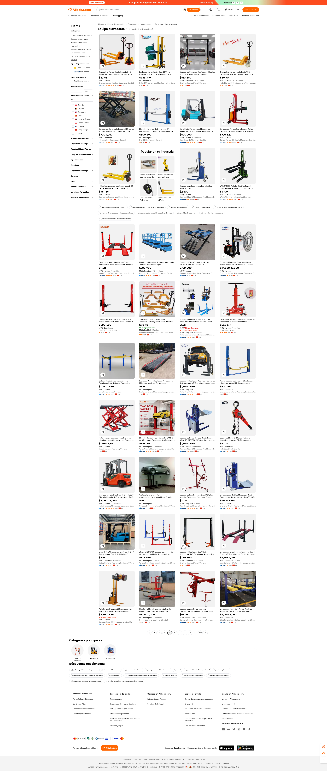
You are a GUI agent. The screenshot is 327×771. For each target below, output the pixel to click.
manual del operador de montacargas (87, 681)
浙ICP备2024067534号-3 (229, 767)
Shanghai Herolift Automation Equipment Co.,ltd (238, 273)
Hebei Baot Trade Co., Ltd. (230, 449)
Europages (200, 759)
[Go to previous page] (149, 633)
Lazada (163, 759)
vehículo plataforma (134, 670)
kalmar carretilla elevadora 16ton (114, 207)
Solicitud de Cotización (156, 704)
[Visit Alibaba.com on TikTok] (249, 729)
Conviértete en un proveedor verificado (237, 714)
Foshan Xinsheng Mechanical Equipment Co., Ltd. (157, 392)
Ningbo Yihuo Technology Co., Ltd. (112, 140)
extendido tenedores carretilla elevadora (142, 675)
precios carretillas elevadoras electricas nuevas (125, 681)
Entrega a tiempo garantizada (121, 709)
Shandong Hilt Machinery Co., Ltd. (193, 140)
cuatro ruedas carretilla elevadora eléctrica (156, 213)
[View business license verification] (186, 767)
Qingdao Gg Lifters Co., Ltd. (110, 392)
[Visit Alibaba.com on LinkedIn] (228, 729)
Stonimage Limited (227, 330)
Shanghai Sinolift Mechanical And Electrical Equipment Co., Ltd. (197, 197)
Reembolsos (190, 714)
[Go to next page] (205, 633)
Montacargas (146, 24)
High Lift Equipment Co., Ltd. (150, 140)
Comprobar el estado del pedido (234, 709)
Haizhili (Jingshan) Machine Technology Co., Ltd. (157, 83)
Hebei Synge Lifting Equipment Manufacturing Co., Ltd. (238, 83)
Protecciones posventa (119, 714)
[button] (184, 9)
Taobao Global (174, 759)
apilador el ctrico (171, 675)
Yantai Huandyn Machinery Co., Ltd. (113, 449)
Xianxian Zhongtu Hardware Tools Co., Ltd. (196, 620)
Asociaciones (227, 718)
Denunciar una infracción (195, 726)
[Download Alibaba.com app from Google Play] (245, 748)
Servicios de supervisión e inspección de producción (125, 719)
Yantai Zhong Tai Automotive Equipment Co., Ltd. (157, 563)
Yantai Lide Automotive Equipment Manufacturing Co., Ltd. (197, 335)
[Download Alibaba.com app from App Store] (226, 748)
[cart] (219, 10)
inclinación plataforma (179, 207)
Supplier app (179, 748)
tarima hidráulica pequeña (219, 675)
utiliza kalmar (115, 675)
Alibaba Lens (85, 748)
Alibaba (101, 24)
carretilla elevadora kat (187, 213)
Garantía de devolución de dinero (123, 704)
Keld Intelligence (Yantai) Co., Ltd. (193, 83)
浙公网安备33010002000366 (205, 767)
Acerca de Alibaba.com (82, 694)
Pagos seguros (116, 699)
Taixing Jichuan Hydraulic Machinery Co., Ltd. (237, 140)
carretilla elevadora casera (213, 213)
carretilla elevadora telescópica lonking (116, 219)
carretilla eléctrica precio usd (199, 670)
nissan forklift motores (112, 670)
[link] (323, 746)
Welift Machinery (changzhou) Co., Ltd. (235, 197)
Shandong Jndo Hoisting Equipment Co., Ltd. (116, 83)
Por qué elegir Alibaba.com (83, 699)
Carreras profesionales (82, 714)
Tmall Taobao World (151, 759)
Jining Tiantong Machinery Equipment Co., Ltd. (117, 563)
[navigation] (82, 328)
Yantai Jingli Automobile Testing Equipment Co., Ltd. (197, 392)
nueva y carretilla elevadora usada (229, 207)
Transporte (132, 24)
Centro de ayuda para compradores (199, 699)
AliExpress (127, 759)
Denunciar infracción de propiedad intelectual (198, 719)
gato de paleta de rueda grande (84, 670)
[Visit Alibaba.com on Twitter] (233, 729)
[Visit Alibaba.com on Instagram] (238, 729)
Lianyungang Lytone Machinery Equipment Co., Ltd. (238, 392)
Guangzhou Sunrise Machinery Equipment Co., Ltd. (117, 197)
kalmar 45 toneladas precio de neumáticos (117, 213)
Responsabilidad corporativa (84, 709)
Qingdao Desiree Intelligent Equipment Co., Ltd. (197, 273)
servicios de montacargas (193, 675)
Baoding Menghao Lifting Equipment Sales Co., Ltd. (157, 332)
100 (200, 633)
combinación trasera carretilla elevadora (88, 675)
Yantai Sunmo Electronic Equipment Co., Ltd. (116, 273)
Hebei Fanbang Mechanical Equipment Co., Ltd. (117, 506)
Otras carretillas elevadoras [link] (166, 24)
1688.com (137, 759)
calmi (179, 670)
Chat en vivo (190, 704)
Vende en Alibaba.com (231, 699)
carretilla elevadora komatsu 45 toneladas (148, 207)
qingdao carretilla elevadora (159, 670)
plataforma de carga (202, 207)
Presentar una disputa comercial (198, 709)
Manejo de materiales (115, 24)
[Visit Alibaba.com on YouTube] (244, 729)
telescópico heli (222, 670)
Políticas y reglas (116, 726)
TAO (183, 759)
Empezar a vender (229, 704)
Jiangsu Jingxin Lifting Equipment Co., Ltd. (115, 622)
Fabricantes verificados (156, 699)
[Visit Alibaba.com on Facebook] (223, 729)
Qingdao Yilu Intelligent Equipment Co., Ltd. (156, 273)
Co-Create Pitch (79, 704)
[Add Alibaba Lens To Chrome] (109, 748)
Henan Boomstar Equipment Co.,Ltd (153, 620)
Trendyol (190, 759)
